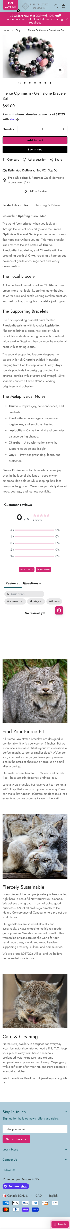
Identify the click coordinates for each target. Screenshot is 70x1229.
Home (6, 30)
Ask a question (26, 569)
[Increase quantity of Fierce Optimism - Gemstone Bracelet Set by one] (63, 129)
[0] (63, 6)
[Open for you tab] (59, 610)
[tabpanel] (35, 620)
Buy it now (35, 149)
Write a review (43, 569)
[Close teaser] (18, 11)
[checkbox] (54, 601)
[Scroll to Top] (63, 1211)
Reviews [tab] (13, 583)
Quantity (8, 129)
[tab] (32, 583)
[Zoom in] (60, 71)
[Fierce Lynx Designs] (35, 6)
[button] (35, 530)
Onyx (18, 30)
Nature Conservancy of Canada (23, 912)
